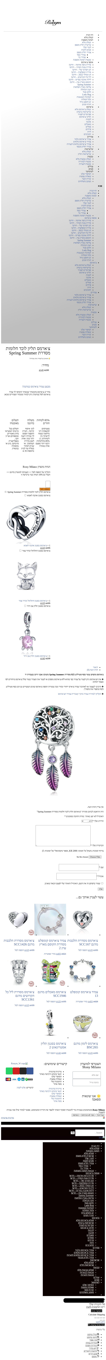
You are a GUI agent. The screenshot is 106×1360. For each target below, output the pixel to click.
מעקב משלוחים (84, 181)
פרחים (88, 129)
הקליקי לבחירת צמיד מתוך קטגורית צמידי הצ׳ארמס (79, 694)
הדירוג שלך (98, 821)
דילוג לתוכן (100, 1322)
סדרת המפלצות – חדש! (81, 72)
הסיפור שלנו (86, 174)
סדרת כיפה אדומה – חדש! (80, 65)
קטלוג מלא (86, 42)
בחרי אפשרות (50, 954)
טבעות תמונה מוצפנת (82, 215)
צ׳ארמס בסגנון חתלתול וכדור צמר (36, 551)
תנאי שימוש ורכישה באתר (50, 1074)
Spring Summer (84, 84)
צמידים (90, 136)
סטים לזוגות (86, 50)
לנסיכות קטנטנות (84, 97)
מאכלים (87, 124)
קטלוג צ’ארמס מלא (83, 109)
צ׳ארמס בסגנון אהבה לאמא (38, 495)
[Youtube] (16, 1071)
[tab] (50, 667)
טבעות (90, 156)
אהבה (88, 122)
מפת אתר (57, 1084)
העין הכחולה (86, 89)
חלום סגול (87, 92)
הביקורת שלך (97, 845)
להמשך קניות (96, 1311)
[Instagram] (23, 1071)
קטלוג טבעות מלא (83, 159)
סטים (94, 324)
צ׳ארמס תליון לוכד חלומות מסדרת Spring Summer (28, 492)
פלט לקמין (21, 1087)
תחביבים (87, 290)
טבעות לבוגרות (85, 161)
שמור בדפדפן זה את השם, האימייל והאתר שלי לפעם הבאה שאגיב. (72, 883)
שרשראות (89, 149)
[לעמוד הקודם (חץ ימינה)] (104, 1320)
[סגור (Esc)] (104, 1317)
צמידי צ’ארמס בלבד (82, 139)
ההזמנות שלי (56, 1081)
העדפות (76, 1115)
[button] (53, 186)
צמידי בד (82, 57)
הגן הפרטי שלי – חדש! (81, 70)
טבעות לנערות (85, 320)
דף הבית (93, 191)
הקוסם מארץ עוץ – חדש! (80, 82)
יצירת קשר (86, 179)
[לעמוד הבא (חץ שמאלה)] (101, 1320)
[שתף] (101, 1317)
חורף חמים (86, 260)
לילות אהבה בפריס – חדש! (80, 79)
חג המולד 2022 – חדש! (81, 74)
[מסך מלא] (98, 1317)
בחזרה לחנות (91, 1307)
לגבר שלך (87, 47)
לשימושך (89, 171)
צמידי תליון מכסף (84, 302)
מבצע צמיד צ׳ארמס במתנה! (36, 386)
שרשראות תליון (84, 310)
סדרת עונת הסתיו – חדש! (80, 67)
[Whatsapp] (9, 1071)
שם (101, 867)
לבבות (88, 119)
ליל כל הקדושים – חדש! (81, 77)
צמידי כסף (81, 55)
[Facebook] (29, 1071)
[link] (104, 1118)
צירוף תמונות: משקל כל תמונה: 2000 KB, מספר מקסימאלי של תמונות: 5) (73, 851)
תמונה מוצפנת (87, 40)
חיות (89, 132)
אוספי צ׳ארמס (87, 62)
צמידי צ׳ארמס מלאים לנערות (79, 144)
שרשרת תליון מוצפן (83, 45)
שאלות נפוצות (85, 176)
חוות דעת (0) (92, 670)
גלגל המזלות (86, 99)
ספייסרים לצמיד (84, 114)
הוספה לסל (44, 489)
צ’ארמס (89, 107)
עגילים (94, 322)
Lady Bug (86, 94)
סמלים (88, 127)
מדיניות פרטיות (55, 1071)
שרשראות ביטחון (84, 112)
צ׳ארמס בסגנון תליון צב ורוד (38, 606)
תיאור (95, 667)
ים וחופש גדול (85, 102)
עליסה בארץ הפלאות (82, 87)
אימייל (100, 876)
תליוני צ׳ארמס (85, 117)
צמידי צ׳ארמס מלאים (82, 141)
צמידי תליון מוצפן (84, 52)
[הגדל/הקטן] (95, 1317)
